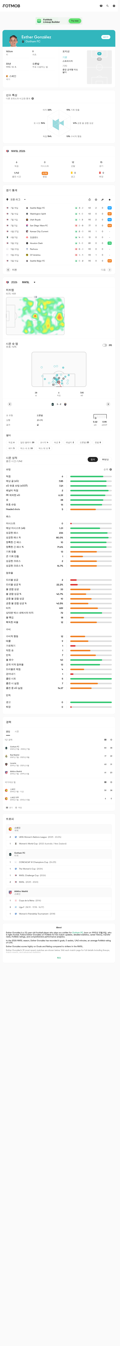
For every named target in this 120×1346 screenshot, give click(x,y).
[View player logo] (13, 41)
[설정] (114, 5)
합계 (93, 459)
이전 (14, 269)
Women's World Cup (28, 843)
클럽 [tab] (8, 731)
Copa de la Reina (26, 900)
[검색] (107, 5)
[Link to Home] (11, 5)
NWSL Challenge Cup (29, 875)
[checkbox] (104, 345)
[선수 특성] (32, 98)
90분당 (105, 459)
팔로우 (105, 37)
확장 (59, 958)
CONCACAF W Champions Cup (33, 862)
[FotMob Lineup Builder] (59, 21)
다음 (103, 269)
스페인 (12, 76)
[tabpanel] (58, 770)
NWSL (21, 882)
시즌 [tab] (17, 731)
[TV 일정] (101, 5)
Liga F (21, 907)
